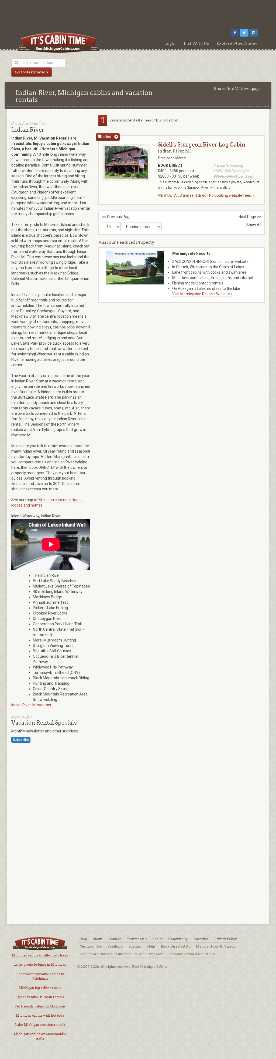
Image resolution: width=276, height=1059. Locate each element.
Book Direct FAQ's (175, 946)
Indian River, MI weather (31, 705)
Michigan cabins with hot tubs (40, 1015)
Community (178, 939)
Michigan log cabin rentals (40, 988)
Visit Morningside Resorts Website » (202, 294)
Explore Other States (237, 43)
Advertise (201, 939)
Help (151, 946)
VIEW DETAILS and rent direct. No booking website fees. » (206, 195)
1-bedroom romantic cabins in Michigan (40, 976)
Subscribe (21, 740)
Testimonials (137, 939)
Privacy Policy (226, 939)
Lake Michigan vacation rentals (40, 1025)
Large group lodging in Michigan (39, 964)
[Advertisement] (138, 12)
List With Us (196, 43)
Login (170, 43)
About (97, 939)
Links (157, 939)
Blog (83, 939)
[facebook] (235, 33)
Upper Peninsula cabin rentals (40, 997)
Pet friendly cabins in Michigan (40, 1006)
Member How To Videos (215, 946)
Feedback (115, 946)
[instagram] (253, 33)
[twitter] (244, 33)
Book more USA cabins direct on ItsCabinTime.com (121, 954)
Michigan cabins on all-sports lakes (40, 955)
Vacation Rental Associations (192, 954)
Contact (114, 939)
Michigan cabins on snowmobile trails (40, 1036)
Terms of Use (91, 946)
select (107, 137)
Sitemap (135, 946)
